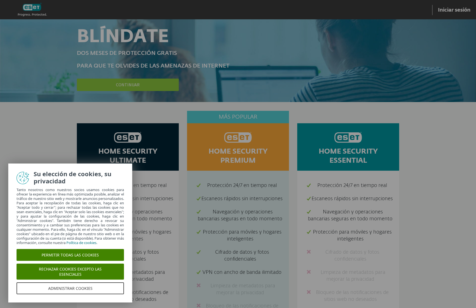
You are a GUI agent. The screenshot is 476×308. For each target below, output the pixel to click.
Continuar (128, 84)
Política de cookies (81, 242)
